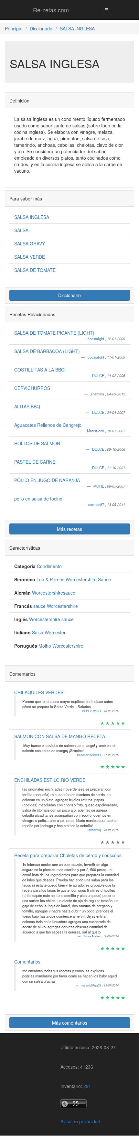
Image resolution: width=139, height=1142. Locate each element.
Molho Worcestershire (60, 645)
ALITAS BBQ (27, 406)
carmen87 (96, 504)
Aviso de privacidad (80, 1121)
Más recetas (69, 529)
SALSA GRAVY (29, 243)
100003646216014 (89, 755)
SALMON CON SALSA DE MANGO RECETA (59, 736)
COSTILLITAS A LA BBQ (39, 369)
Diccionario (69, 295)
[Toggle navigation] (106, 9)
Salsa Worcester (49, 632)
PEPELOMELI (92, 711)
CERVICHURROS (32, 388)
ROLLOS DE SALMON (37, 443)
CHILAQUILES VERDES (38, 692)
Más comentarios (69, 1022)
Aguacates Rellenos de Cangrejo (47, 425)
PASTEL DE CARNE (34, 461)
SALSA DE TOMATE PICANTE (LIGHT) (54, 332)
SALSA (21, 230)
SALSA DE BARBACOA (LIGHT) (47, 351)
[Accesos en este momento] (88, 1104)
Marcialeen (96, 430)
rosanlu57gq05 (91, 985)
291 (87, 1086)
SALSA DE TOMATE (35, 270)
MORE (99, 486)
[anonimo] (95, 830)
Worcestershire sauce (51, 619)
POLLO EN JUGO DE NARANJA (47, 480)
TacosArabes (92, 936)
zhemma (98, 393)
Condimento (49, 566)
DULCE (98, 375)
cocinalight (96, 338)
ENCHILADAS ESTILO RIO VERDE (49, 780)
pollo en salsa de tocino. (39, 498)
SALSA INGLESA (31, 217)
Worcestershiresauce (53, 592)
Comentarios (27, 961)
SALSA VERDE (29, 256)
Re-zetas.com (51, 9)
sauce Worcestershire (55, 606)
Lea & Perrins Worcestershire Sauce (74, 579)
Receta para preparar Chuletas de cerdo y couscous (68, 855)
